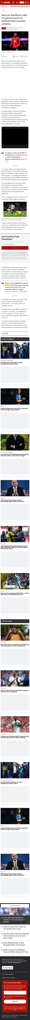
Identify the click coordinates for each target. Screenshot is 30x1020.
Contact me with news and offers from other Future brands (15, 997)
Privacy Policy (21, 1007)
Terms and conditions (8, 974)
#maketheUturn (21, 155)
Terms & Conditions (13, 1008)
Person (3, 11)
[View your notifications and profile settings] (13, 2)
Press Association (18, 27)
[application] (15, 136)
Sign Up (15, 1001)
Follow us (17, 56)
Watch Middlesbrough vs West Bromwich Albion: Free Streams (14, 944)
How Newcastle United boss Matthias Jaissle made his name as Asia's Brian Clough (16, 936)
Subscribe (22, 2)
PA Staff (10, 27)
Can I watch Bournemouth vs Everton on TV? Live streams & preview (14, 920)
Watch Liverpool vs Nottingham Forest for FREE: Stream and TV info (15, 951)
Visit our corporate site (14, 962)
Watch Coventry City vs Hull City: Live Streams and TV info (14, 928)
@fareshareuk (19, 287)
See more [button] (15, 165)
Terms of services (21, 252)
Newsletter (25, 56)
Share (5, 56)
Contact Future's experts (8, 977)
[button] (2, 2)
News (3, 28)
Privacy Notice (22, 254)
